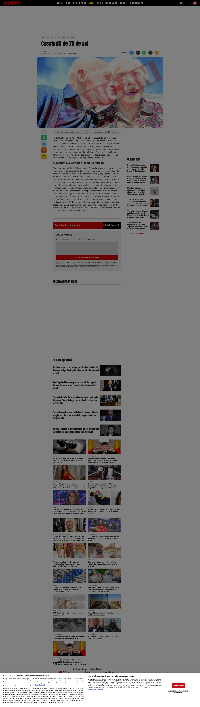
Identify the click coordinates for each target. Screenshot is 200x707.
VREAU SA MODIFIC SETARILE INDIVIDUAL (178, 691)
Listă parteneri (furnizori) (96, 689)
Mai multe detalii (40, 685)
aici (55, 696)
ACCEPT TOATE (178, 685)
